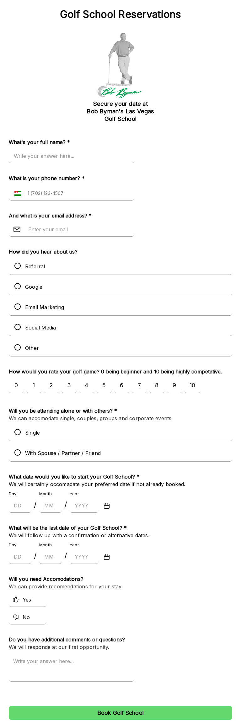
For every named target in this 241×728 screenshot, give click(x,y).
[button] (16, 193)
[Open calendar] (106, 505)
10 (192, 385)
